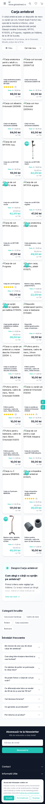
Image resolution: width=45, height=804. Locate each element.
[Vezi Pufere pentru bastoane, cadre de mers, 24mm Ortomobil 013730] (33, 355)
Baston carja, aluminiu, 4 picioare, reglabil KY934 (12, 539)
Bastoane (8, 629)
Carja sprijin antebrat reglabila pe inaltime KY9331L (11, 326)
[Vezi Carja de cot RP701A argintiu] (33, 191)
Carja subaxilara (21, 623)
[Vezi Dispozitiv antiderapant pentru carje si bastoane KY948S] (33, 312)
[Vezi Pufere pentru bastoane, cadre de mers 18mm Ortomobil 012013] (12, 439)
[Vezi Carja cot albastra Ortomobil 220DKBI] (12, 112)
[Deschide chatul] (43, 407)
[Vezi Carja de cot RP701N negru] (33, 150)
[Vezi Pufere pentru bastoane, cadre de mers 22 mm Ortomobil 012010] (33, 526)
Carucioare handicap (12, 617)
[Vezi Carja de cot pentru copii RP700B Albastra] (33, 439)
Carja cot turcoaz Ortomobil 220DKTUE (32, 81)
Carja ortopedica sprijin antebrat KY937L (30, 493)
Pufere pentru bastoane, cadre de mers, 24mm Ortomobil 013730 (32, 369)
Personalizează (22, 798)
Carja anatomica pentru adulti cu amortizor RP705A (12, 81)
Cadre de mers (33, 617)
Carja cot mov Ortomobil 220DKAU (31, 124)
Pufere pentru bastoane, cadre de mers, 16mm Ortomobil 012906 (12, 410)
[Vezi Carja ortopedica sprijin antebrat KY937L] (33, 480)
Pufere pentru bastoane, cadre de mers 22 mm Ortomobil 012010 (32, 540)
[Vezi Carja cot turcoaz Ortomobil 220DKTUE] (33, 68)
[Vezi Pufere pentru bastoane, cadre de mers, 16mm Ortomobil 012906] (12, 395)
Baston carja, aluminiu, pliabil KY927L (32, 285)
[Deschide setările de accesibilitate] (43, 402)
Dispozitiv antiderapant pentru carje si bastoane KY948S (31, 327)
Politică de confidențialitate (29, 793)
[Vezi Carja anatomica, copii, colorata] (33, 231)
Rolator (7, 623)
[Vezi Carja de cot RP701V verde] (12, 191)
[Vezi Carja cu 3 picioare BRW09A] (12, 480)
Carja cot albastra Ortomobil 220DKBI (10, 124)
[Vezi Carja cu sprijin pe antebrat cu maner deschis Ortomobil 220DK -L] (12, 355)
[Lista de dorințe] (36, 3)
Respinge (36, 798)
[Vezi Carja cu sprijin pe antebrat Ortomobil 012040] (33, 395)
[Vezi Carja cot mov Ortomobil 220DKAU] (33, 112)
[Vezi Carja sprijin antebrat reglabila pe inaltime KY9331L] (12, 312)
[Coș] (42, 3)
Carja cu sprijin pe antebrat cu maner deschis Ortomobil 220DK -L (10, 369)
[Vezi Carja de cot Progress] (12, 272)
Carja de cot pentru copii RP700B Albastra (32, 452)
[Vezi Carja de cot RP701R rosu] (12, 150)
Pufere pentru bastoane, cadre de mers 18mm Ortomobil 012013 (11, 454)
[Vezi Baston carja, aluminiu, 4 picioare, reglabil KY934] (12, 526)
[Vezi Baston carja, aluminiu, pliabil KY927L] (33, 272)
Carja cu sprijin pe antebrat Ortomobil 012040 (31, 409)
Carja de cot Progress (12, 284)
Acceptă (9, 798)
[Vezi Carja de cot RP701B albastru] (12, 231)
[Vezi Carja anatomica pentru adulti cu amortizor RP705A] (12, 68)
